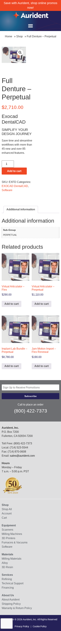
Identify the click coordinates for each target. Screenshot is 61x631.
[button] (30, 25)
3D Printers (8, 538)
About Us (8, 595)
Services (7, 574)
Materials (7, 554)
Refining (7, 579)
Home (8, 36)
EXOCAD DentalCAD (15, 186)
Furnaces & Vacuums (14, 542)
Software (7, 190)
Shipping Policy (11, 603)
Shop (19, 36)
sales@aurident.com (22, 455)
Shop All (7, 509)
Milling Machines (12, 533)
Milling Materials (11, 558)
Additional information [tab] (20, 209)
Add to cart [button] (11, 303)
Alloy (5, 562)
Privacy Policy (22, 626)
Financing (8, 587)
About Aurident (10, 599)
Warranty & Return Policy (17, 608)
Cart (4, 517)
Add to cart (14, 171)
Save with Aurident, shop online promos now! (30, 5)
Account (7, 513)
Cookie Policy (40, 626)
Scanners (7, 529)
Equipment (9, 525)
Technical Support (12, 583)
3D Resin (7, 567)
